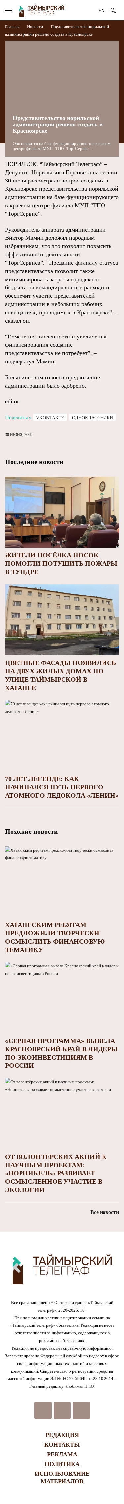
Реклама (62, 1454)
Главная (13, 26)
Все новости (104, 1212)
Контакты (62, 1444)
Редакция (62, 1435)
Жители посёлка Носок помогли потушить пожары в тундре (61, 563)
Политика (62, 1464)
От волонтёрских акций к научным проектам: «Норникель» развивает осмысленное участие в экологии (56, 1173)
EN (101, 10)
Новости (35, 26)
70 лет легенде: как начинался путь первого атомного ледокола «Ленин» (62, 787)
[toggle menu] (8, 10)
